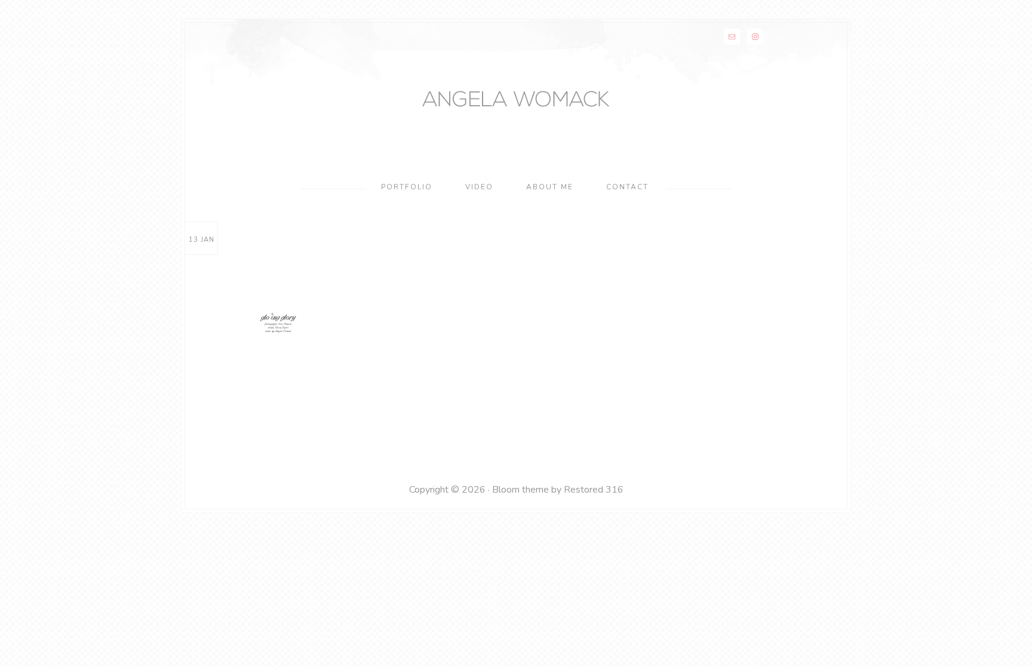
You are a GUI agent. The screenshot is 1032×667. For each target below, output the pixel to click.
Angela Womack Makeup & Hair (516, 102)
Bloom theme (520, 489)
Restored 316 (594, 489)
